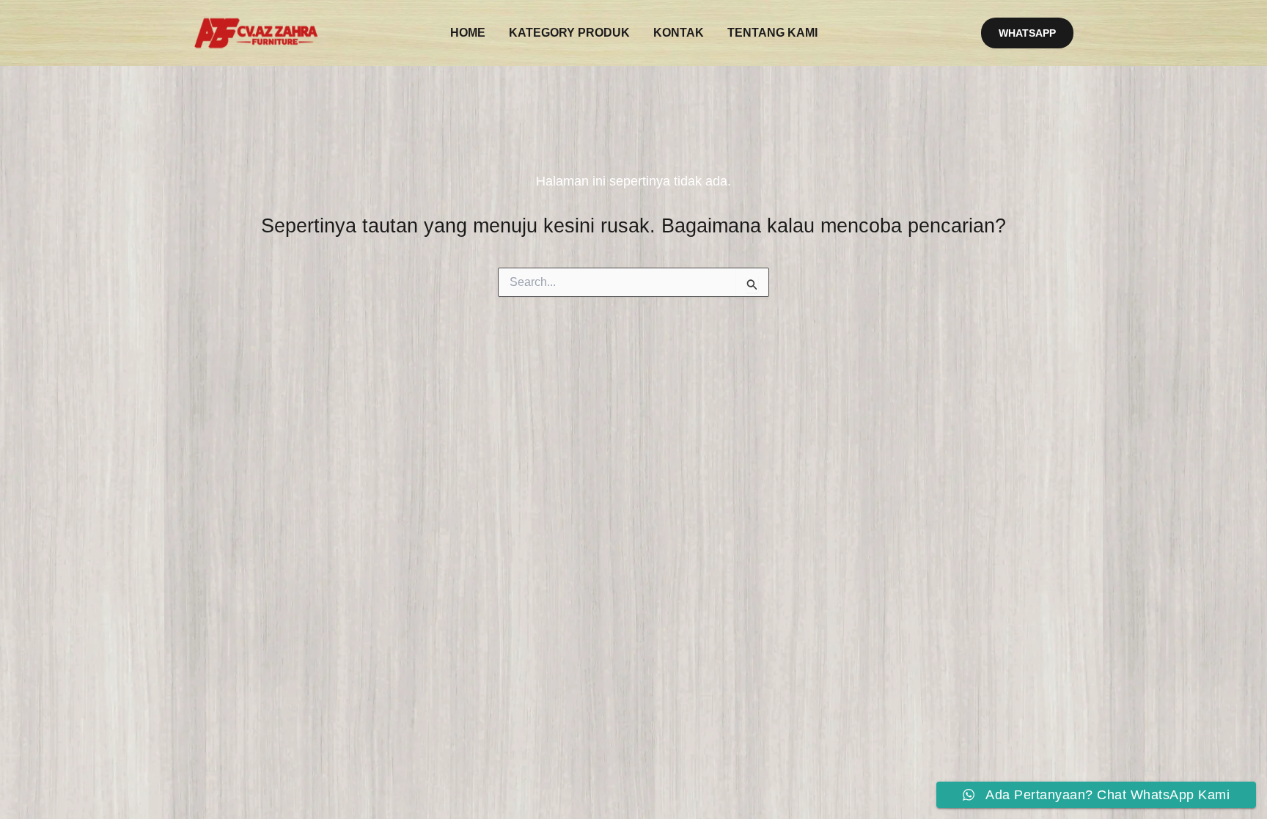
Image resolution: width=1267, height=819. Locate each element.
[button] (1027, 33)
